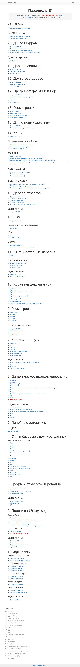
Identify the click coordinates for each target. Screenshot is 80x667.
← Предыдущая (29, 17)
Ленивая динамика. (16, 390)
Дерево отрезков (15, 197)
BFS (11, 345)
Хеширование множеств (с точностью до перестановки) (27, 184)
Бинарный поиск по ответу (18, 522)
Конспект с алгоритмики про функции (22, 97)
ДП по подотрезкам (16, 399)
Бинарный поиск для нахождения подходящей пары (26, 526)
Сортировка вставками (17, 570)
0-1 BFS (12, 347)
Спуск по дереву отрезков (18, 201)
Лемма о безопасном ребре (19, 263)
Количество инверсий (17, 590)
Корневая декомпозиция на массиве (21, 292)
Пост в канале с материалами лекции (22, 128)
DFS (11, 505)
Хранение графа (15, 490)
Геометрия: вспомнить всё (18, 117)
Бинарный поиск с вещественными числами (24, 520)
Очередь (12, 447)
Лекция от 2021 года (16, 501)
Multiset (12, 460)
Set (11, 462)
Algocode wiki (10, 2)
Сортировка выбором (16, 568)
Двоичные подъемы (16, 245)
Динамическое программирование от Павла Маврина (27, 411)
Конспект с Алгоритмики (17, 71)
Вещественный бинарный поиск (20, 545)
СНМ (11, 256)
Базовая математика (16, 331)
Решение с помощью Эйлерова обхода (22, 247)
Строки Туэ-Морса (15, 156)
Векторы (12, 314)
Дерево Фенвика (15, 73)
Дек (11, 449)
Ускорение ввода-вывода (18, 466)
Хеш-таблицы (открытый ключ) (19, 174)
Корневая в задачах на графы (19, 296)
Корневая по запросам (17, 298)
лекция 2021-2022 (15, 95)
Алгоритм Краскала (16, 265)
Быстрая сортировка (16, 579)
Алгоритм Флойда (15, 355)
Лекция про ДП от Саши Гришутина (21, 410)
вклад (61, 15)
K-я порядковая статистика (18, 592)
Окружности (13, 320)
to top (16, 608)
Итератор (13, 459)
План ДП (12, 382)
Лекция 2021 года (15, 600)
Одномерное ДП (15, 384)
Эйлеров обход (15, 238)
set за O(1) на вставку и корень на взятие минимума (26, 304)
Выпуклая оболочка (16, 113)
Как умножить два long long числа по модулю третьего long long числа (32, 160)
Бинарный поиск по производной (20, 524)
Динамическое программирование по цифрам (25, 49)
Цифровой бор (14, 102)
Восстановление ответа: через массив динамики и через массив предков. (33, 388)
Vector (12, 443)
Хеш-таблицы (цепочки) (17, 176)
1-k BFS (12, 349)
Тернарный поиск (15, 531)
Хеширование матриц (17, 149)
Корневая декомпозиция (17, 290)
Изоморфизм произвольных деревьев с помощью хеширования (30, 188)
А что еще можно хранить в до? (20, 199)
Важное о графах (15, 503)
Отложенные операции (17, 202)
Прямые (12, 316)
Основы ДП (13, 380)
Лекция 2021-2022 (15, 47)
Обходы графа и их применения (20, 492)
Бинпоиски (13, 472)
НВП (11, 396)
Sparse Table (14, 228)
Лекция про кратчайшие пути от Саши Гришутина (25, 363)
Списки (12, 453)
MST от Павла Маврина (17, 276)
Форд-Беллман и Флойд (17, 368)
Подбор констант (15, 302)
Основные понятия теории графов (21, 488)
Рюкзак (12, 392)
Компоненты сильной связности (20, 28)
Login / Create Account (39, 665)
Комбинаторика (15, 335)
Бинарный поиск (15, 518)
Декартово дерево (15, 86)
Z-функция (13, 99)
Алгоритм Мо (14, 300)
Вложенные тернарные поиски (19, 533)
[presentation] (38, 510)
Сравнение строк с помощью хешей (21, 147)
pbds (11, 470)
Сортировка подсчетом (17, 584)
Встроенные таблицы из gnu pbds (20, 172)
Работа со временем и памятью (20, 560)
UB (11, 476)
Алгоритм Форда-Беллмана (18, 351)
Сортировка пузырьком (17, 566)
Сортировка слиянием (17, 577)
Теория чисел (14, 333)
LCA (11, 236)
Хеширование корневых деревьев (20, 186)
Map (11, 464)
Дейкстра (13, 366)
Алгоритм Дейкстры (16, 353)
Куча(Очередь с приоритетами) (20, 451)
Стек (11, 445)
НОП (11, 398)
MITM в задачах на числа (18, 61)
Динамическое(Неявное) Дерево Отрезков (23, 204)
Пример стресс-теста (16, 493)
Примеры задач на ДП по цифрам (21, 51)
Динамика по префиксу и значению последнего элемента (28, 394)
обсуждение (53, 15)
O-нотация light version (17, 558)
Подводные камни (15, 474)
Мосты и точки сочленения (18, 38)
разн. (22, 17)
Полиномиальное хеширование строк (22, 145)
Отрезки (12, 318)
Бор (11, 101)
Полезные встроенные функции (20, 468)
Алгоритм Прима (15, 267)
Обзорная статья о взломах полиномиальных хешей (26, 158)
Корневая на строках (16, 294)
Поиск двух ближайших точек (19, 115)
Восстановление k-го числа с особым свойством (25, 53)
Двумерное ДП (14, 386)
